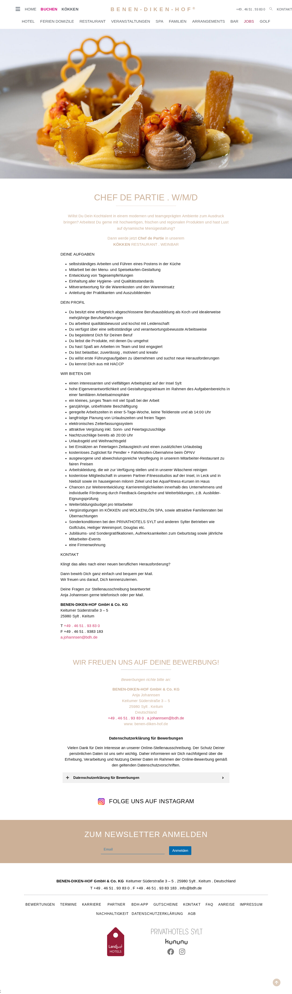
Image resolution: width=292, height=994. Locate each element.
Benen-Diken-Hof (154, 9)
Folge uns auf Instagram (151, 801)
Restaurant (93, 21)
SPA (159, 21)
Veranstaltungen (130, 21)
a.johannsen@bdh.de (78, 637)
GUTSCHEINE (165, 904)
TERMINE (68, 904)
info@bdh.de (191, 888)
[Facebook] (170, 951)
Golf (265, 21)
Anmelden (180, 851)
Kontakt (284, 9)
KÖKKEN (70, 9)
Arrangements (208, 21)
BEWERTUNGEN (40, 904)
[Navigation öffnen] (18, 9)
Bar (234, 21)
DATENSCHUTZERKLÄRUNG (157, 914)
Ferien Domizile (57, 21)
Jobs (249, 21)
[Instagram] (182, 951)
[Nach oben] (276, 982)
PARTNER (117, 904)
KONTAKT (192, 904)
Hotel (28, 21)
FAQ (209, 904)
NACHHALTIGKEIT (112, 914)
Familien (178, 21)
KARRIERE (92, 904)
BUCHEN (49, 9)
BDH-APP (139, 904)
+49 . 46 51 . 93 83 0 (250, 9)
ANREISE (226, 904)
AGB (192, 914)
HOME (30, 9)
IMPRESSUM (251, 904)
